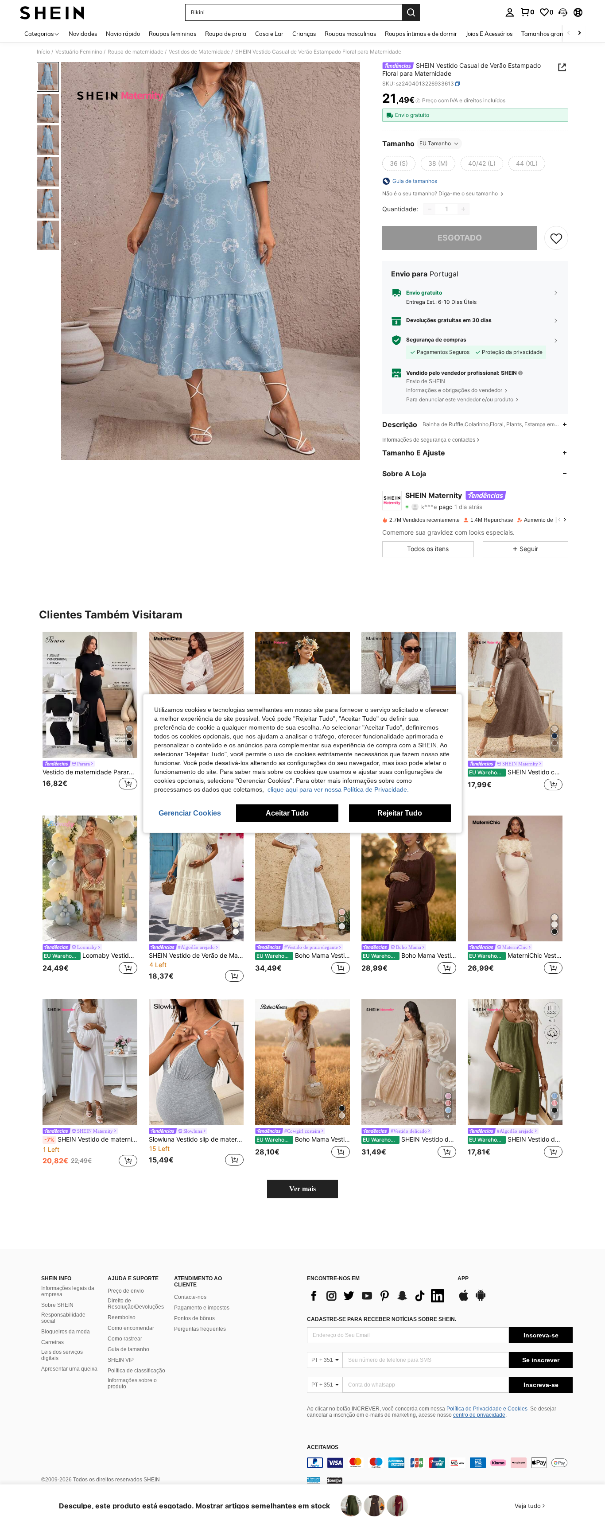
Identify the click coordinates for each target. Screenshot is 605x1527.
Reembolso (122, 1317)
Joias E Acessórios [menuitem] (489, 33)
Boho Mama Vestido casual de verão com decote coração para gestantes (303, 955)
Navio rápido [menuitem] (123, 33)
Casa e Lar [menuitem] (269, 33)
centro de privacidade (479, 1415)
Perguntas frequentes (200, 1329)
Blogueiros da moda (65, 1332)
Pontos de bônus (194, 1318)
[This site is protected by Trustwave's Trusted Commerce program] (313, 1480)
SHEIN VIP (121, 1360)
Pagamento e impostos (201, 1308)
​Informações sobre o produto (132, 1383)
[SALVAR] (556, 238)
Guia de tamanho (128, 1349)
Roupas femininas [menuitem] (172, 33)
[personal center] (509, 12)
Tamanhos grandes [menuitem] (547, 33)
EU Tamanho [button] (435, 143)
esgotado (460, 237)
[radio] (398, 163)
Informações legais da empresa (67, 1291)
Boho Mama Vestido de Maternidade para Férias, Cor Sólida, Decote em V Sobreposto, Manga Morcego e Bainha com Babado (303, 1139)
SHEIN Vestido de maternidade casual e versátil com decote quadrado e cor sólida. (90, 1139)
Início (43, 52)
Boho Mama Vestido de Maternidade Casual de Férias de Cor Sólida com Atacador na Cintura (409, 955)
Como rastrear (125, 1339)
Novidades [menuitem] (83, 33)
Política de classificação (136, 1371)
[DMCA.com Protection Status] (334, 1480)
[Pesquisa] (411, 12)
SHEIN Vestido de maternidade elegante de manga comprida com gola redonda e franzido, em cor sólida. (409, 1139)
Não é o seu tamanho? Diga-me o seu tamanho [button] (440, 193)
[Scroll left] (569, 33)
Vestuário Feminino (78, 52)
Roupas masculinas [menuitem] (350, 33)
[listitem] (90, 716)
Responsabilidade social (63, 1318)
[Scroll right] (579, 33)
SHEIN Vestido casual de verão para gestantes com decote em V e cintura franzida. (515, 772)
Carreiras (52, 1342)
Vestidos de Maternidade (199, 52)
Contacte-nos (190, 1297)
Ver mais (302, 1189)
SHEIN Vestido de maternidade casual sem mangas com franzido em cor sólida (515, 1139)
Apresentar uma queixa (69, 1369)
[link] (527, 12)
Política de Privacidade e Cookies (486, 1409)
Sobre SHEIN (57, 1305)
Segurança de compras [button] (436, 340)
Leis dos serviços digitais (62, 1355)
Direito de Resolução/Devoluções (136, 1304)
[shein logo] (52, 12)
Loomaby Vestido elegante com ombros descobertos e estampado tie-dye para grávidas (90, 955)
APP (463, 1279)
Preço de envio (126, 1291)
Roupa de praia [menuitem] (225, 33)
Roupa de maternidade (135, 52)
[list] (378, 1295)
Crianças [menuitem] (304, 33)
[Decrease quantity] (429, 209)
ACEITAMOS (322, 1447)
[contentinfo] (440, 1462)
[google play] (480, 1300)
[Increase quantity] (463, 209)
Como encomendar (131, 1328)
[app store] (464, 1300)
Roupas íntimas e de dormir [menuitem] (421, 33)
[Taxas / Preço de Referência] (417, 100)
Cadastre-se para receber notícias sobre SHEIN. (381, 1319)
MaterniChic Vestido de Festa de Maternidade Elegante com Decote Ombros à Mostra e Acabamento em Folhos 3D (515, 955)
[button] (563, 12)
